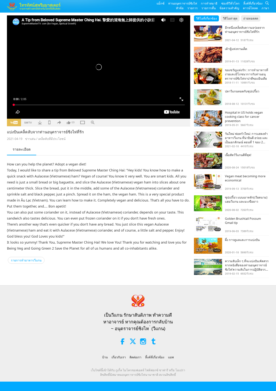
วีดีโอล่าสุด (230, 18)
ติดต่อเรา (135, 357)
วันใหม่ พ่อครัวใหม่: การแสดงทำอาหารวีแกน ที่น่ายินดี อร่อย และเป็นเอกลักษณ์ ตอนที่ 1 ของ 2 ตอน (246, 138)
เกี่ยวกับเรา (119, 357)
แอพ (171, 357)
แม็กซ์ (160, 3)
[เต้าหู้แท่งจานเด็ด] (208, 55)
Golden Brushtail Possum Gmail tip (243, 221)
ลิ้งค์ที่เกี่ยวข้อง (252, 3)
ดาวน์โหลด (250, 8)
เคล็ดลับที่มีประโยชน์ (52, 139)
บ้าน (105, 357)
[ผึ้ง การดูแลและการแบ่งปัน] (208, 246)
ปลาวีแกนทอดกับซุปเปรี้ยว (242, 91)
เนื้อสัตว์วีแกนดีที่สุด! (238, 155)
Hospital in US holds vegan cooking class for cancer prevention (244, 116)
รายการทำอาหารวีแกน (26, 260)
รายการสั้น (208, 8)
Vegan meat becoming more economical (245, 178)
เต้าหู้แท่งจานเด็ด (236, 49)
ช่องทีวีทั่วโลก (230, 3)
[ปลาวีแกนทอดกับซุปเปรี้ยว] (208, 97)
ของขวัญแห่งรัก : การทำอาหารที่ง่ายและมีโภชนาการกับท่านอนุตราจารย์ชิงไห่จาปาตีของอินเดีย (246, 74)
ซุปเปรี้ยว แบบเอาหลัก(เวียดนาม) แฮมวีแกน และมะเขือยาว (246, 199)
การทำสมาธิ (209, 3)
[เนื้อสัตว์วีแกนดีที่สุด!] (208, 161)
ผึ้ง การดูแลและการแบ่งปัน (242, 240)
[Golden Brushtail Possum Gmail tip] (208, 224)
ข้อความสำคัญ (229, 8)
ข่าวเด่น (30, 139)
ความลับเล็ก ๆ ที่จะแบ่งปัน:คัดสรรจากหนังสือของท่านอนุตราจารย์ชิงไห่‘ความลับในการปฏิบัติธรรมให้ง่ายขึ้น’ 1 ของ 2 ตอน (247, 265)
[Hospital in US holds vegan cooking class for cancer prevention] (208, 118)
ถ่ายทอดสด (250, 18)
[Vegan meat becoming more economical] (208, 182)
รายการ (192, 8)
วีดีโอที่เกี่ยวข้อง (206, 18)
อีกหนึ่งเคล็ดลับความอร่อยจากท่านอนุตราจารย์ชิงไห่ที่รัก (245, 30)
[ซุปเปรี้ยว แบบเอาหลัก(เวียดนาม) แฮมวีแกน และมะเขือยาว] (208, 203)
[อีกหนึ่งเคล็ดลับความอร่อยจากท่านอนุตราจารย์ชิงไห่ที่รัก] (208, 34)
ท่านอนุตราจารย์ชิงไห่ (182, 3)
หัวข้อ (180, 8)
